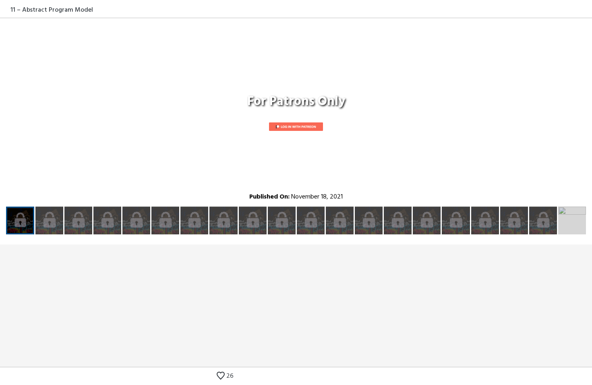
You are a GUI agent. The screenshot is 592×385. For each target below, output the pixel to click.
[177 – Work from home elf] (587, 377)
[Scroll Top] (5, 377)
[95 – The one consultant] (562, 377)
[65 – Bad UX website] (550, 377)
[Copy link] (587, 9)
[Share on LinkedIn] (577, 9)
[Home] (5, 9)
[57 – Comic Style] (574, 377)
